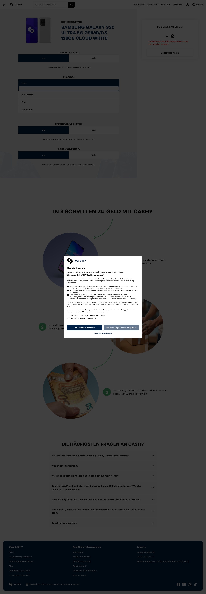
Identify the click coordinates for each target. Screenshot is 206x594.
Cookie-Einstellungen (103, 333)
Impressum (91, 319)
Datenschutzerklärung (96, 315)
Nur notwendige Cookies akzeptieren (121, 328)
